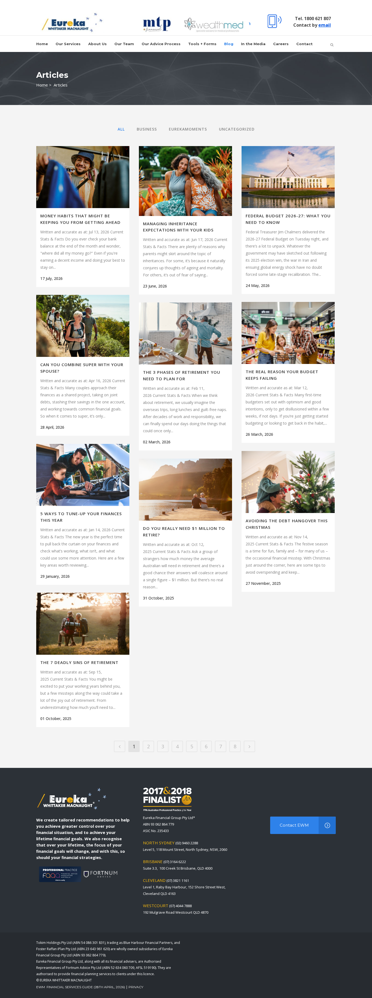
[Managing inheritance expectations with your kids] (185, 181)
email (324, 25)
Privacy (136, 987)
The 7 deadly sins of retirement (79, 662)
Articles (61, 85)
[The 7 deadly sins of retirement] (82, 624)
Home (42, 85)
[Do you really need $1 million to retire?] (185, 490)
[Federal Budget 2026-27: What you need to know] (288, 177)
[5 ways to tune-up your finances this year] (82, 475)
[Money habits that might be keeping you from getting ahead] (82, 177)
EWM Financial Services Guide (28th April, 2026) (80, 987)
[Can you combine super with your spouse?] (82, 326)
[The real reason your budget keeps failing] (288, 333)
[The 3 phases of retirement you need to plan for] (185, 333)
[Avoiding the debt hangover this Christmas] (288, 482)
